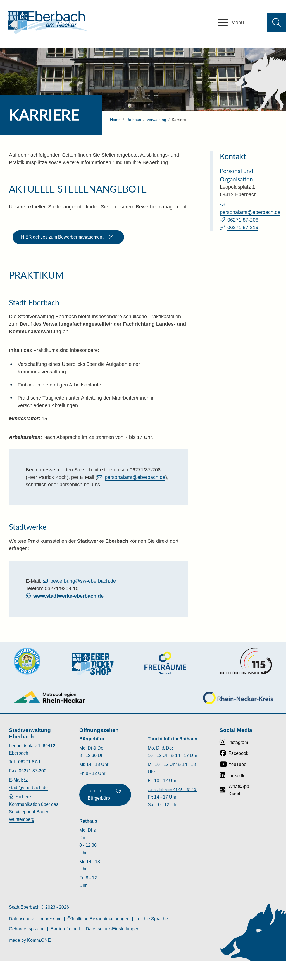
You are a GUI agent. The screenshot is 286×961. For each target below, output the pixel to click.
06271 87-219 (242, 227)
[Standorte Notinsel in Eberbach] (27, 661)
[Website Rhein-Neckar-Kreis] (238, 698)
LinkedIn (237, 775)
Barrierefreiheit (65, 928)
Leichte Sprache (151, 918)
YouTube (237, 764)
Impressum (50, 918)
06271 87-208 (242, 220)
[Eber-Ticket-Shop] (93, 664)
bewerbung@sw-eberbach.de (83, 581)
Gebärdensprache (27, 928)
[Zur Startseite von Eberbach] (48, 22)
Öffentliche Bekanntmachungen (98, 918)
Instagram (238, 742)
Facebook (238, 753)
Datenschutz (21, 918)
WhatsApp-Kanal (239, 790)
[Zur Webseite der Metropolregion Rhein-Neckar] (50, 696)
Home (115, 119)
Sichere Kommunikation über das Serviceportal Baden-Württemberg (33, 808)
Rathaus (133, 119)
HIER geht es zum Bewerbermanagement (62, 237)
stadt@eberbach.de (28, 787)
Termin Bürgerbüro (99, 794)
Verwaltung (156, 119)
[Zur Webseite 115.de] (245, 661)
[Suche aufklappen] (276, 22)
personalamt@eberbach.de (135, 477)
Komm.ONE (39, 940)
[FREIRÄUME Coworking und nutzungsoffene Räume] (165, 663)
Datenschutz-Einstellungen (112, 928)
